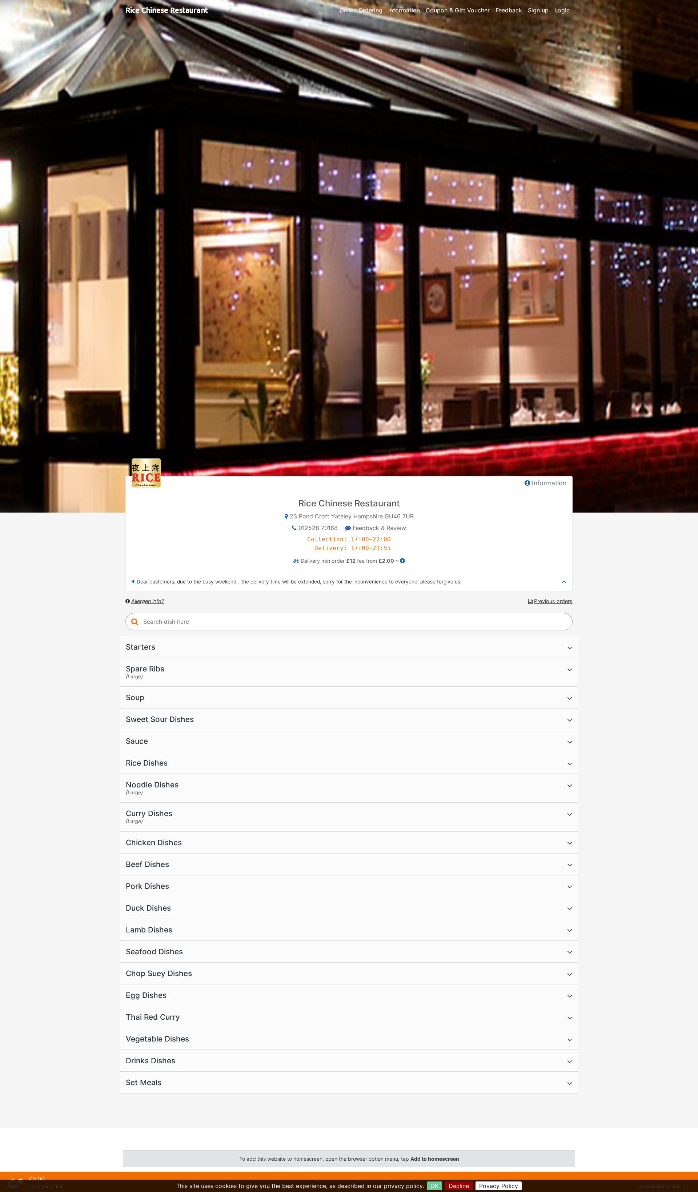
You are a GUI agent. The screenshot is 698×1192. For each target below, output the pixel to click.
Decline (459, 1185)
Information (404, 10)
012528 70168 (318, 527)
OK (434, 1185)
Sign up (538, 10)
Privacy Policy (498, 1185)
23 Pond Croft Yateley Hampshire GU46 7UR (352, 516)
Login (562, 10)
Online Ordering (361, 10)
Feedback (509, 10)
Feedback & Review (378, 527)
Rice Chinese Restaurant (166, 10)
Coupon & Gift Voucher (458, 10)
